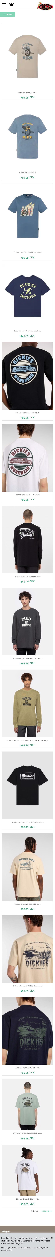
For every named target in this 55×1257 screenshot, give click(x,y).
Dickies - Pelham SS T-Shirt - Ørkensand (27, 986)
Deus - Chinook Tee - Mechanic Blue (27, 331)
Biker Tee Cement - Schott (27, 92)
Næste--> (47, 1211)
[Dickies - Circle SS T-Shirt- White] (27, 458)
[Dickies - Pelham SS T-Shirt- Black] (27, 1031)
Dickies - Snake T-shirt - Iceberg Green (27, 1133)
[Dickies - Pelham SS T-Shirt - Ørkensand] (27, 949)
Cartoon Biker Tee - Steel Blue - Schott (28, 253)
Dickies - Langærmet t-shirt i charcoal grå (27, 658)
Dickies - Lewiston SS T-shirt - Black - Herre (28, 822)
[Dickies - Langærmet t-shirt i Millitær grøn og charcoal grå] (27, 703)
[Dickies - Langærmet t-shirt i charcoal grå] (27, 621)
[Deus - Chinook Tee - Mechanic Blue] (27, 296)
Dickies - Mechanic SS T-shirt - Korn (28, 904)
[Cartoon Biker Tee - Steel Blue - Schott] (27, 217)
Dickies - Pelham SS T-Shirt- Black (27, 1068)
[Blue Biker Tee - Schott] (27, 136)
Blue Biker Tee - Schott (27, 172)
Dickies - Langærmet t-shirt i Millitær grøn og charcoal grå (27, 740)
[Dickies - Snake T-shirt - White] (27, 1170)
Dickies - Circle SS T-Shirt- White (27, 495)
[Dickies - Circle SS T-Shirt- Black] (27, 376)
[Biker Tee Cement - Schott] (27, 56)
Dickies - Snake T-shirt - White (27, 1199)
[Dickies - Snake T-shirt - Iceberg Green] (27, 1104)
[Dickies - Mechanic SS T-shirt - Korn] (27, 867)
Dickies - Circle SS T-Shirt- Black (27, 413)
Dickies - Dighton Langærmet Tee (27, 576)
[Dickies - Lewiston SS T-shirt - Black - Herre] (27, 785)
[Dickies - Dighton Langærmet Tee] (27, 539)
